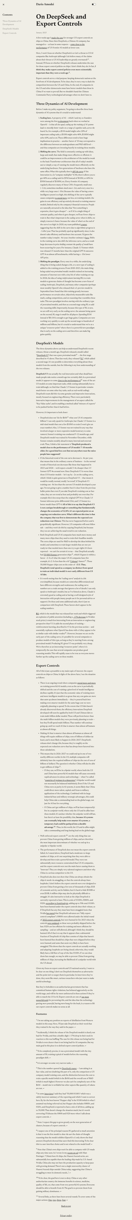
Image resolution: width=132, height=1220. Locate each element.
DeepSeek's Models (11, 29)
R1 (82, 359)
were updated (53, 923)
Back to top (66, 1206)
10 (54, 826)
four (64, 1200)
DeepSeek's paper (69, 1069)
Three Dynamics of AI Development (12, 23)
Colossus (74, 561)
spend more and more (86, 683)
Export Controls (9, 33)
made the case (57, 38)
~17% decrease (79, 617)
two (54, 1200)
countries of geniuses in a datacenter (60, 780)
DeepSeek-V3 (42, 355)
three (59, 1200)
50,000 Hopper (50, 555)
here (87, 238)
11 (67, 835)
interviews (48, 1094)
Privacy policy (66, 1216)
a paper (84, 225)
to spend (61, 198)
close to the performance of (69, 381)
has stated (50, 913)
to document (63, 121)
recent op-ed (72, 1153)
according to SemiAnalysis (57, 903)
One (50, 1200)
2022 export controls (51, 920)
